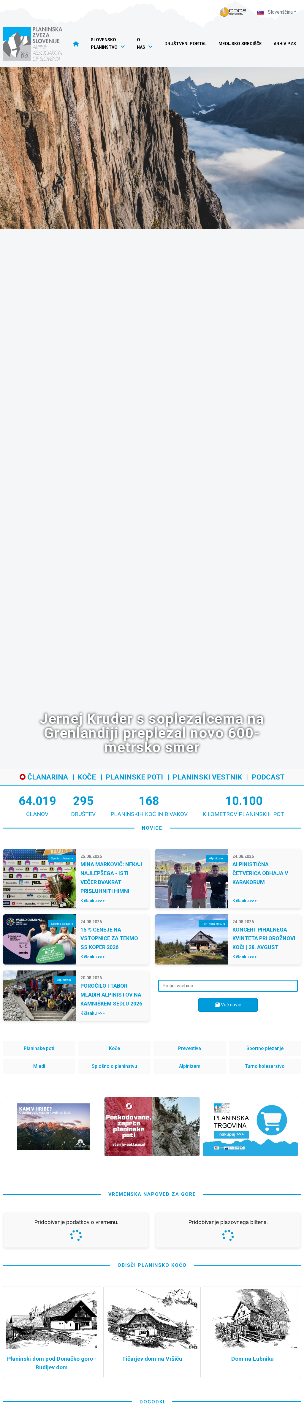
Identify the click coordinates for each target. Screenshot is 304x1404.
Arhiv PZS (285, 43)
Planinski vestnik (207, 777)
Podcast (268, 777)
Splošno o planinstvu (114, 1066)
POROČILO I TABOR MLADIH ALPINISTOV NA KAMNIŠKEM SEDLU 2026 (111, 995)
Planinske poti (134, 777)
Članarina (47, 777)
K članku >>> (92, 900)
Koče (86, 777)
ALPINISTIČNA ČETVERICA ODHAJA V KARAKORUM (260, 873)
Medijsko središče (240, 43)
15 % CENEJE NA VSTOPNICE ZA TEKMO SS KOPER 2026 (109, 938)
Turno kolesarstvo (265, 1066)
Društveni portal (185, 43)
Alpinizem (189, 1066)
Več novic (230, 1005)
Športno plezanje (265, 1048)
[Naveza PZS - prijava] (233, 12)
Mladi (39, 1066)
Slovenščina (280, 12)
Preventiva (189, 1048)
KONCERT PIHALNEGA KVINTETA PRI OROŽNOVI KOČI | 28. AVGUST (263, 938)
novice (152, 828)
